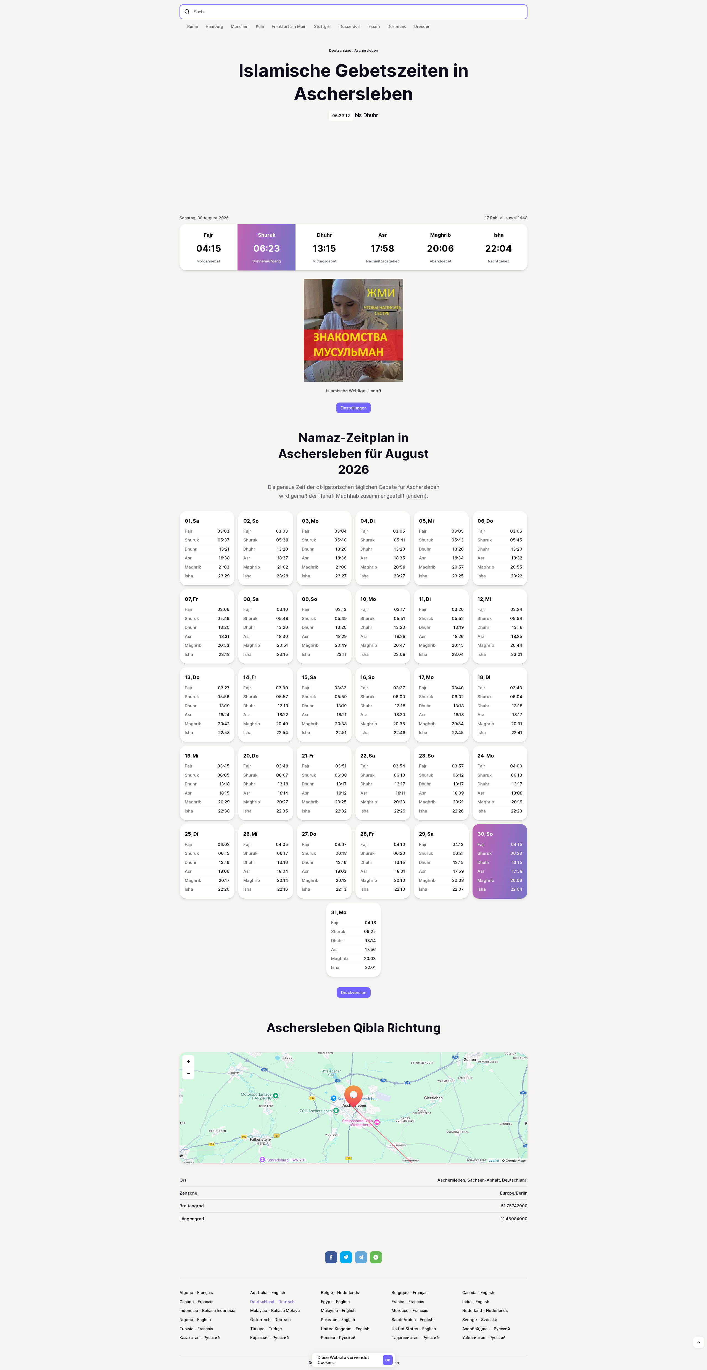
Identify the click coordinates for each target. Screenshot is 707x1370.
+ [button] (188, 1061)
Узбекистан (473, 1337)
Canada (469, 1292)
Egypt (326, 1301)
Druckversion (353, 992)
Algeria (186, 1292)
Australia (258, 1292)
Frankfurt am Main (289, 26)
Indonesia (189, 1310)
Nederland (472, 1310)
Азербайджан (476, 1328)
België (327, 1292)
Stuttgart (323, 26)
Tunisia (186, 1328)
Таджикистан (405, 1337)
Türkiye (257, 1328)
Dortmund (397, 26)
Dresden (422, 26)
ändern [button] (416, 496)
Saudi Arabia (404, 1319)
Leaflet (494, 1161)
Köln (260, 26)
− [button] (188, 1073)
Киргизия (259, 1337)
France (398, 1301)
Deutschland (262, 1301)
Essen (374, 26)
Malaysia (258, 1310)
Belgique (400, 1292)
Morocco (400, 1310)
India (466, 1301)
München (239, 26)
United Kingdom (336, 1328)
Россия (328, 1337)
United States (405, 1328)
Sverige (469, 1319)
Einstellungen (353, 408)
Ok (387, 1360)
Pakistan (329, 1319)
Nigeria (186, 1319)
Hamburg (214, 26)
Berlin (192, 26)
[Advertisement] (353, 167)
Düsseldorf (350, 26)
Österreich (260, 1319)
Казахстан (189, 1337)
